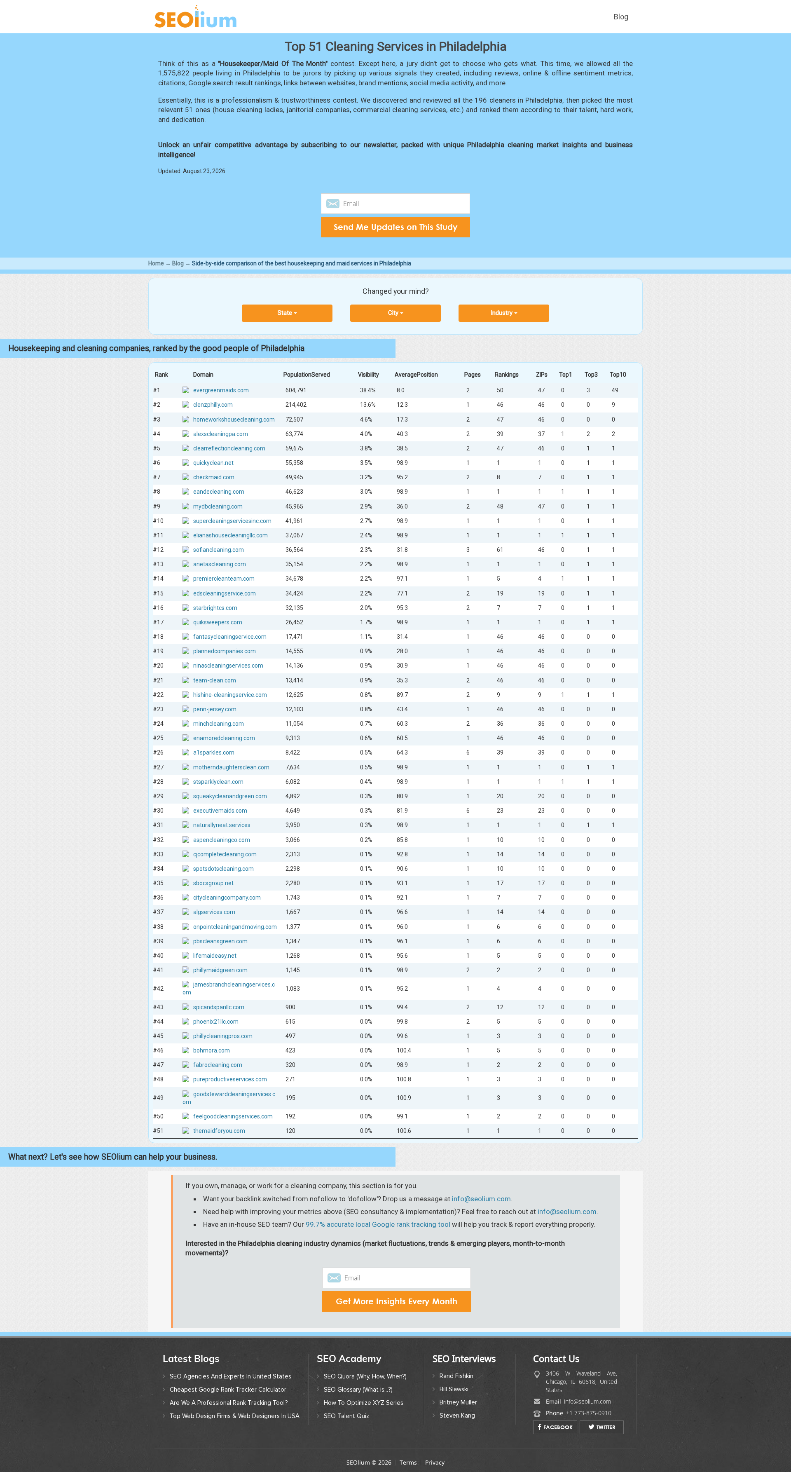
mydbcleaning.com (218, 506)
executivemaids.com (220, 810)
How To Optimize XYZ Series (363, 1402)
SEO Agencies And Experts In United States (230, 1376)
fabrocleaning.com (217, 1065)
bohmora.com (211, 1050)
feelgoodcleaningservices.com (233, 1116)
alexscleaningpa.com (220, 433)
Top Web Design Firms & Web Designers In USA (235, 1416)
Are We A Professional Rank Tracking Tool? (229, 1402)
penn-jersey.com (214, 709)
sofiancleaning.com (218, 549)
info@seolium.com (481, 1199)
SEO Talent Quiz (346, 1416)
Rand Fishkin (456, 1376)
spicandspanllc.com (218, 1006)
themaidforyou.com (219, 1130)
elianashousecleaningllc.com (230, 535)
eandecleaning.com (218, 491)
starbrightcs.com (215, 608)
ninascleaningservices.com (228, 665)
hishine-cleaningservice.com (230, 694)
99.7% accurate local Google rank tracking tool (378, 1224)
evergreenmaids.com (221, 390)
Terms (408, 1462)
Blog (621, 16)
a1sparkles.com (213, 752)
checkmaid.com (213, 477)
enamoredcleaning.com (224, 738)
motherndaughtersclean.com (231, 767)
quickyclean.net (213, 462)
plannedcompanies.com (224, 651)
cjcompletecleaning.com (225, 854)
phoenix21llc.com (216, 1021)
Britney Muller (458, 1402)
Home (156, 263)
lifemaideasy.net (214, 955)
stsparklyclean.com (218, 781)
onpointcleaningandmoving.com (235, 926)
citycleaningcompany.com (227, 897)
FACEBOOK (558, 1427)
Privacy (435, 1462)
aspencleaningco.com (221, 839)
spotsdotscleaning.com (223, 868)
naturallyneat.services (221, 825)
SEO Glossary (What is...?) (358, 1389)
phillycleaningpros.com (223, 1036)
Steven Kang (457, 1415)
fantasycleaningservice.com (230, 636)
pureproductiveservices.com (230, 1079)
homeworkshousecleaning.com (234, 419)
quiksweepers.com (217, 622)
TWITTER (606, 1427)
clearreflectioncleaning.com (229, 448)
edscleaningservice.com (224, 593)
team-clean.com (214, 680)
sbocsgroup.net (213, 883)
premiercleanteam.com (224, 578)
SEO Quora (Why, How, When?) (365, 1376)
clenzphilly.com (213, 404)
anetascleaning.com (219, 564)
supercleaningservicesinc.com (232, 520)
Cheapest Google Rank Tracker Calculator (228, 1389)
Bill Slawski (454, 1389)
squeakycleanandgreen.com (230, 796)
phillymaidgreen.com (220, 970)
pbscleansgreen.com (220, 941)
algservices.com (214, 912)
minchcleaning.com (218, 723)
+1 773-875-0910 (588, 1413)
